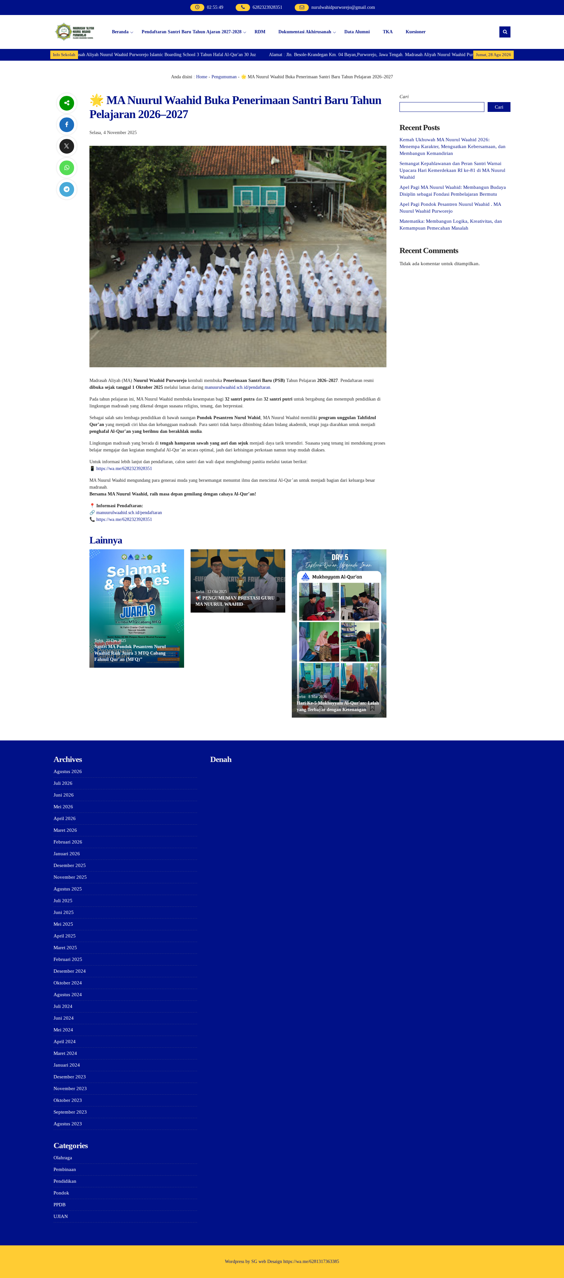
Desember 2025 (70, 865)
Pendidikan (65, 1181)
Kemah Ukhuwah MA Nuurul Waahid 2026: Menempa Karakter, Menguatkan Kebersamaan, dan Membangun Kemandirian (453, 146)
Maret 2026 (65, 830)
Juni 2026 (64, 795)
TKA (388, 31)
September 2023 (70, 1112)
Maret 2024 (65, 1053)
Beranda (120, 31)
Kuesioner (416, 31)
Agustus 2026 (68, 771)
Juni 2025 (64, 912)
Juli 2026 (63, 783)
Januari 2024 (67, 1065)
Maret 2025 (65, 947)
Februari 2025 (68, 959)
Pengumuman (224, 76)
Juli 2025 (63, 900)
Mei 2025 (63, 924)
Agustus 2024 (68, 994)
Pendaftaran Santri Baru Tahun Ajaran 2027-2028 (192, 31)
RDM (260, 31)
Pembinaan (65, 1169)
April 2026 (65, 818)
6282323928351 (267, 7)
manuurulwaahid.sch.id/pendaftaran (237, 387)
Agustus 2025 (68, 888)
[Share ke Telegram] (67, 189)
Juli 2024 (63, 1006)
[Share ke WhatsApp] (67, 168)
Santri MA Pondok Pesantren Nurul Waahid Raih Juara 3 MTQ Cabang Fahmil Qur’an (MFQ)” (130, 653)
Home (201, 76)
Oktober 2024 (68, 982)
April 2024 (65, 1041)
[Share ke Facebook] (67, 125)
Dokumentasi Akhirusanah (304, 31)
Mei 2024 (63, 1029)
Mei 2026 (63, 806)
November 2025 (70, 877)
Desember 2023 (70, 1076)
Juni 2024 (64, 1018)
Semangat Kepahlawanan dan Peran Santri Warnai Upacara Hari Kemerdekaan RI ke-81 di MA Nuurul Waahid (452, 170)
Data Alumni (357, 31)
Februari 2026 (68, 841)
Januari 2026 (67, 853)
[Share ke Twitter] (67, 146)
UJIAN (61, 1216)
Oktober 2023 (68, 1100)
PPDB (60, 1204)
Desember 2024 (70, 971)
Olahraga (63, 1157)
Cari (404, 96)
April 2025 (65, 935)
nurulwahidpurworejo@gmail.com (343, 7)
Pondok (61, 1192)
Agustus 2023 (68, 1123)
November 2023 (70, 1088)
